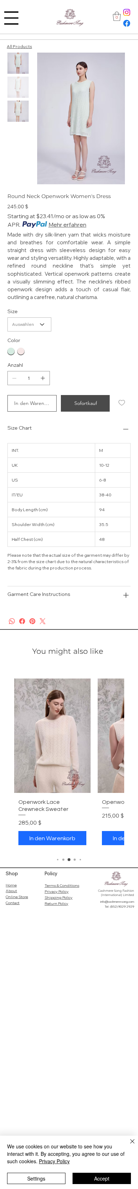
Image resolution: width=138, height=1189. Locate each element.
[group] (69, 763)
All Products (19, 46)
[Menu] (11, 18)
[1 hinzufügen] (43, 378)
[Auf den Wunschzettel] (122, 403)
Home (11, 885)
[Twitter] (42, 621)
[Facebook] (126, 23)
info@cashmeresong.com (117, 901)
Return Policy (56, 903)
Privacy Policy (57, 891)
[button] (117, 16)
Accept (101, 1178)
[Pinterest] (32, 621)
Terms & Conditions (62, 885)
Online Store (17, 896)
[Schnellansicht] (52, 736)
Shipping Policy (59, 897)
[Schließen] (128, 1145)
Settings (36, 1178)
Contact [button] (12, 902)
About (11, 890)
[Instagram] (126, 12)
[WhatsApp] (11, 621)
